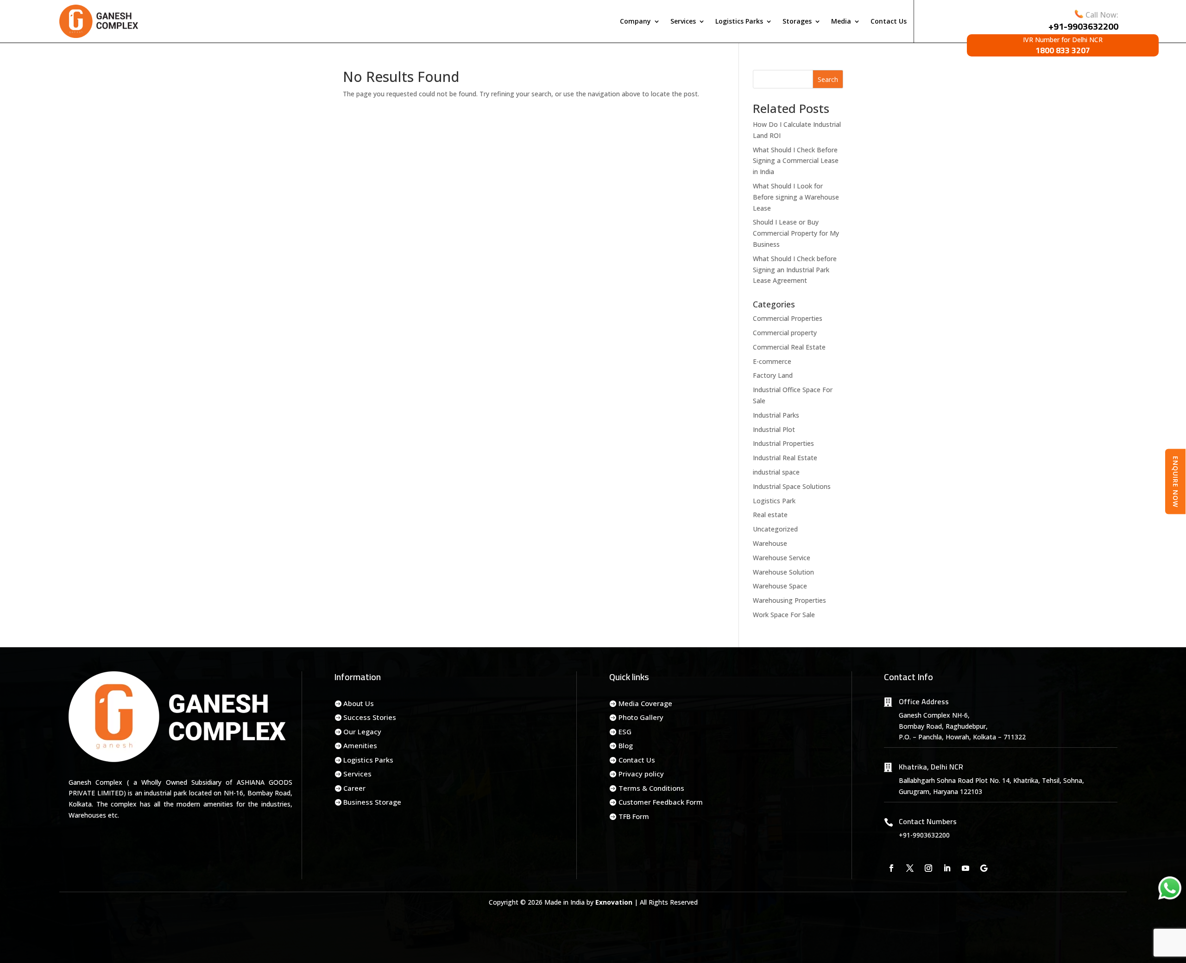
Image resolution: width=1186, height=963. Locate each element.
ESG (624, 731)
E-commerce (772, 361)
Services (683, 21)
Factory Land (773, 375)
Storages (797, 21)
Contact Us (889, 21)
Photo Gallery (640, 717)
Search (828, 79)
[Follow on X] (909, 868)
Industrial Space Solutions (792, 486)
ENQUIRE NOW (1175, 481)
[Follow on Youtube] (965, 868)
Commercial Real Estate (789, 347)
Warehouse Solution (783, 572)
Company (635, 21)
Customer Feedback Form (660, 802)
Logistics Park (774, 500)
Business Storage (372, 802)
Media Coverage (645, 703)
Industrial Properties (783, 443)
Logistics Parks (739, 21)
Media (841, 21)
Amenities (360, 745)
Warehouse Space (780, 586)
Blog (625, 745)
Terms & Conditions (651, 788)
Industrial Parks (776, 415)
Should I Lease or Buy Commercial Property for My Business (796, 233)
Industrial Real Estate (785, 457)
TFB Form (633, 816)
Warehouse (770, 543)
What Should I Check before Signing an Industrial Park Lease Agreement (795, 269)
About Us (358, 703)
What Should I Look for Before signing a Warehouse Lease (796, 197)
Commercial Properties (787, 318)
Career (354, 788)
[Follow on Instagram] (928, 868)
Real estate (770, 514)
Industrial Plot (774, 429)
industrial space (776, 472)
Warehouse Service (781, 557)
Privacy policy (641, 773)
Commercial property (785, 332)
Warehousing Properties (789, 600)
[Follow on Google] (984, 868)
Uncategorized (775, 529)
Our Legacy (362, 731)
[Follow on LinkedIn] (947, 868)
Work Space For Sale (784, 614)
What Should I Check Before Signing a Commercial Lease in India (796, 160)
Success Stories (369, 717)
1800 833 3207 (1062, 50)
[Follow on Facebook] (891, 868)
